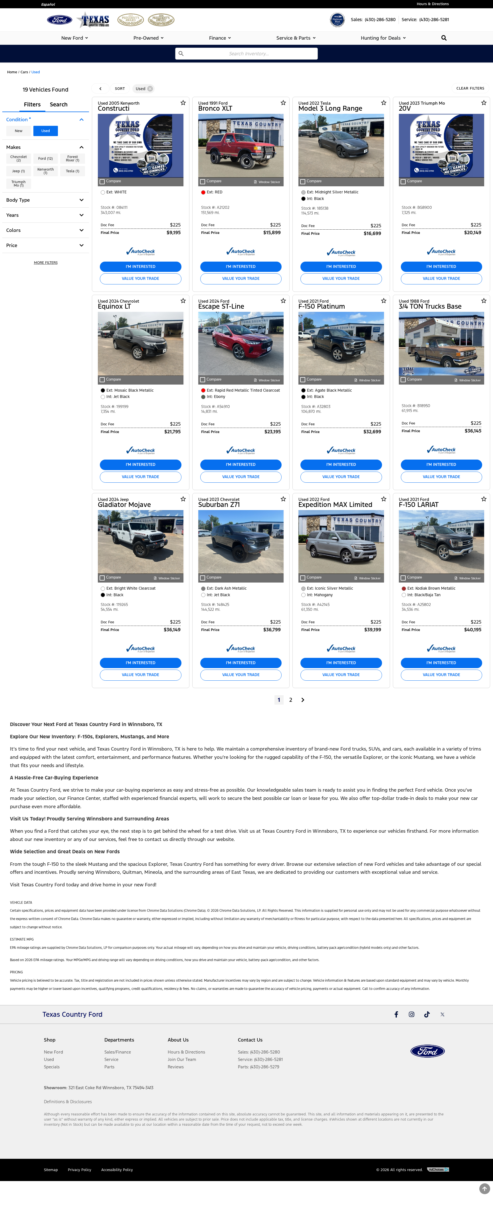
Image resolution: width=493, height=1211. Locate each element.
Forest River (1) (72, 159)
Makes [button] (13, 147)
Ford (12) (45, 158)
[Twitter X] (442, 1014)
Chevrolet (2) (18, 159)
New (19, 131)
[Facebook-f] (396, 1014)
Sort (120, 88)
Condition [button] (18, 119)
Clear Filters (470, 88)
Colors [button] (13, 230)
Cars (24, 72)
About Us (178, 1040)
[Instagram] (411, 1014)
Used (45, 131)
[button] (45, 263)
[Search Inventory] (444, 38)
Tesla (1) (72, 171)
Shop (49, 1040)
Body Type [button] (18, 200)
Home (12, 72)
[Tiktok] (427, 1014)
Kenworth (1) (45, 171)
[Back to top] (484, 1188)
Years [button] (12, 215)
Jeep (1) (18, 171)
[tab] (76, 38)
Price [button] (11, 245)
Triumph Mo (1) (18, 184)
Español (48, 4)
